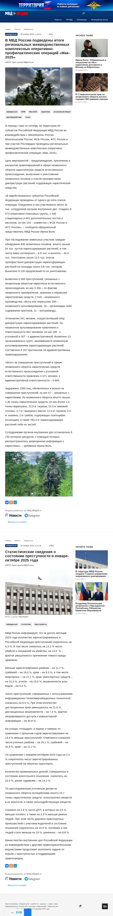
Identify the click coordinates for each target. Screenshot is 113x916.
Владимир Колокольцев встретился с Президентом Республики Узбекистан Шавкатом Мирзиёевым (90, 607)
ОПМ (23, 112)
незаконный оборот (62, 112)
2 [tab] (35, 493)
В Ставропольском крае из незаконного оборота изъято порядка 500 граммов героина (91, 96)
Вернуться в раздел (17, 522)
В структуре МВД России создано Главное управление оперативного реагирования (91, 573)
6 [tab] (47, 493)
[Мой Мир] (15, 502)
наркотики (45, 112)
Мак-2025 (33, 112)
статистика (26, 624)
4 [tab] (41, 493)
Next (69, 474)
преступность (41, 624)
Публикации (82, 20)
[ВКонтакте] (7, 502)
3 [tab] (38, 493)
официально (11, 112)
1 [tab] (32, 493)
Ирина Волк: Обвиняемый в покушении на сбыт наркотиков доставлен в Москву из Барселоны (90, 63)
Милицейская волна (99, 20)
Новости (58, 20)
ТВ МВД (69, 20)
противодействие (14, 117)
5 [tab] (44, 493)
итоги (27, 117)
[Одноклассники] (11, 502)
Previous (8, 474)
